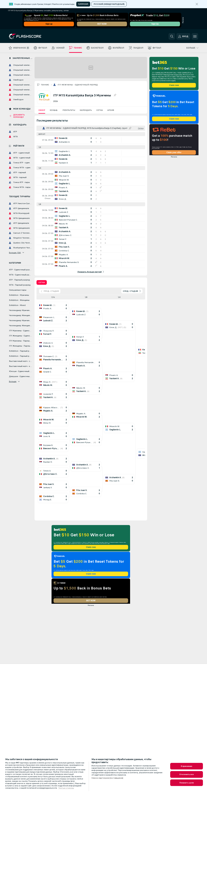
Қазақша (83, 4)
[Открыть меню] (195, 36)
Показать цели (186, 783)
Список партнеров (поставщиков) (107, 778)
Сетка (99, 110)
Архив (110, 110)
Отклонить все (186, 774)
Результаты (69, 110)
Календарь (86, 110)
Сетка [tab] (41, 282)
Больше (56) (15, 252)
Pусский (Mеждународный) (109, 4)
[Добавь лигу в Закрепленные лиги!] (114, 95)
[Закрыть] (197, 4)
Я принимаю (186, 766)
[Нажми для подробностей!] (90, 140)
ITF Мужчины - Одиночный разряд (78, 85)
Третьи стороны (66, 788)
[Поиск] (172, 36)
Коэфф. (54, 110)
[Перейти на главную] (31, 36)
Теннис (45, 85)
